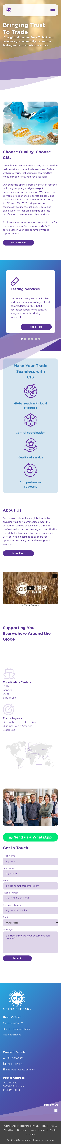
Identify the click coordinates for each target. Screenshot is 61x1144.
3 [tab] (29, 339)
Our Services (18, 242)
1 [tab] (22, 339)
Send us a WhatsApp (33, 837)
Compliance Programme (16, 1126)
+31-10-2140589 (14, 1058)
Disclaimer (22, 1130)
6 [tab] (39, 339)
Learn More (18, 553)
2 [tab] (25, 339)
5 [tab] (36, 339)
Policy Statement (39, 1130)
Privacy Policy (38, 1126)
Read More (36, 326)
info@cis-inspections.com (20, 1069)
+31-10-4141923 (14, 1064)
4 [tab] (32, 339)
